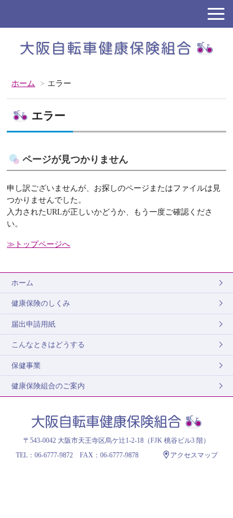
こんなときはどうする (48, 344)
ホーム (23, 83)
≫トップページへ (38, 244)
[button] (216, 14)
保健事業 (26, 365)
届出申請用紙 (33, 324)
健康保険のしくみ (40, 303)
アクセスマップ (194, 455)
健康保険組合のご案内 (48, 386)
